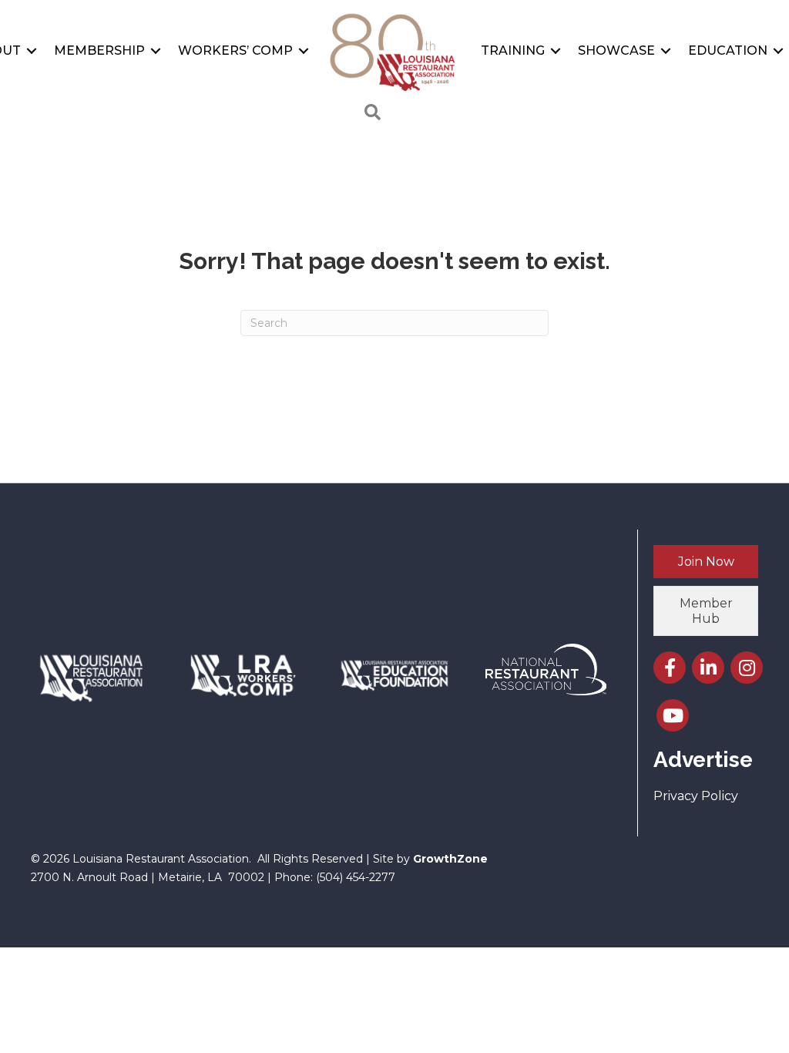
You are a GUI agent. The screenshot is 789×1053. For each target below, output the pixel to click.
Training (513, 50)
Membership (99, 50)
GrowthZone (450, 859)
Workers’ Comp (235, 50)
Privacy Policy (695, 796)
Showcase (616, 50)
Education (727, 50)
